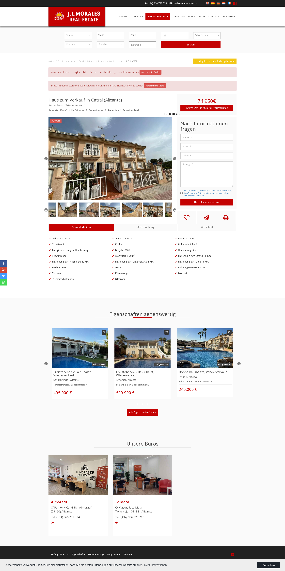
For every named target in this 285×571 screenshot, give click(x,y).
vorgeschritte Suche (150, 72)
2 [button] (142, 404)
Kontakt (213, 16)
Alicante (71, 61)
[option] (110, 158)
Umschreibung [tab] (145, 227)
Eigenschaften (157, 16)
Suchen (191, 44)
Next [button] (239, 363)
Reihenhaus (100, 61)
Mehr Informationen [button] (155, 565)
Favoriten (229, 16)
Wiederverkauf (115, 61)
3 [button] (147, 404)
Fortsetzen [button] (269, 565)
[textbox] (111, 35)
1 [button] (137, 404)
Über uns (137, 16)
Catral (81, 61)
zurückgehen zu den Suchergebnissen (215, 61)
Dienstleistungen (184, 16)
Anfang (123, 16)
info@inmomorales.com (185, 3)
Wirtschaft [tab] (207, 227)
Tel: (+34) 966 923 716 (129, 517)
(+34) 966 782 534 (157, 3)
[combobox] (110, 35)
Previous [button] (46, 158)
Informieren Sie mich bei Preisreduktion (207, 107)
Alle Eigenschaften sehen (142, 412)
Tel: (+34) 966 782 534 (65, 517)
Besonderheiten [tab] (81, 227)
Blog (202, 16)
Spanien (61, 61)
